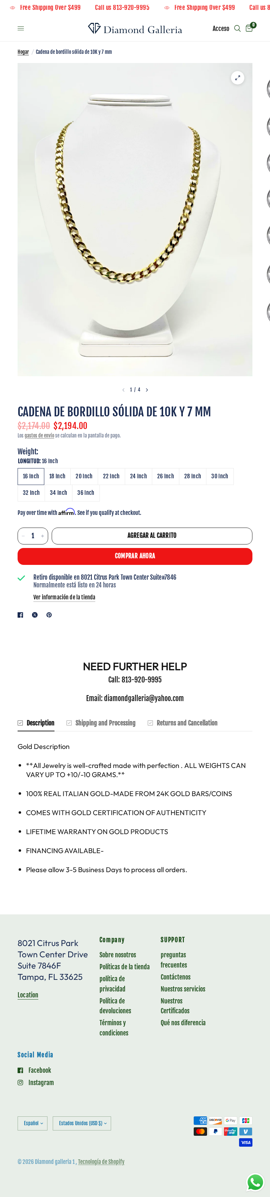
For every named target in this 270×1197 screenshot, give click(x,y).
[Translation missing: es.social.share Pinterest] (50, 615)
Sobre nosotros (117, 955)
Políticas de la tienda (124, 967)
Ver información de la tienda (64, 597)
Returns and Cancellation (187, 723)
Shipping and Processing (106, 723)
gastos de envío (39, 435)
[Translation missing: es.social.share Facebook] (22, 615)
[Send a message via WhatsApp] (255, 1182)
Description (40, 723)
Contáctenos (176, 977)
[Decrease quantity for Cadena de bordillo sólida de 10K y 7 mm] (23, 536)
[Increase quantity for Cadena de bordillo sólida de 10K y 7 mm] (42, 536)
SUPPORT (173, 940)
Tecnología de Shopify (101, 1161)
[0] (247, 28)
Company (112, 940)
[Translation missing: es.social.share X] (36, 615)
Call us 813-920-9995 (132, 8)
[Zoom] (237, 77)
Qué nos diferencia (183, 1023)
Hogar (23, 52)
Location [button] (28, 994)
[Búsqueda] (237, 28)
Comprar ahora (135, 556)
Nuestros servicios (183, 989)
